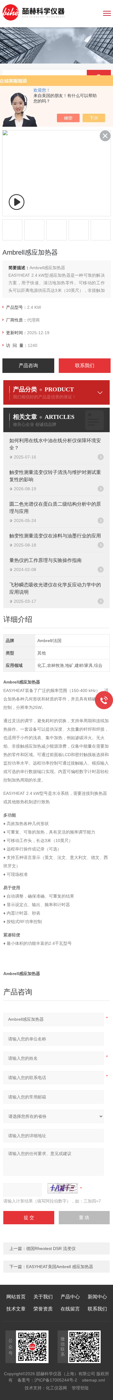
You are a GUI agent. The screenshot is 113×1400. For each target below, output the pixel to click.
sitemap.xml (93, 1380)
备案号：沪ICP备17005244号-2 (47, 1380)
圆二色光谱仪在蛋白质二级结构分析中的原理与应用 (55, 507)
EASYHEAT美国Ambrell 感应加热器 (59, 1266)
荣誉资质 (43, 1308)
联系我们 (84, 365)
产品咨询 (28, 365)
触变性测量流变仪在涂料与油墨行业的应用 (55, 535)
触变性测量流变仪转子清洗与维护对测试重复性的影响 (55, 476)
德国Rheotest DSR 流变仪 (51, 1248)
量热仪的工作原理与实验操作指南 (45, 560)
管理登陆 (80, 1387)
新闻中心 (97, 1296)
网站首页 (16, 1296)
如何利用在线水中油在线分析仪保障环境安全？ (55, 444)
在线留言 (70, 1308)
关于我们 (43, 1296)
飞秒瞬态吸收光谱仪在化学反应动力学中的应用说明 (55, 588)
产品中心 (70, 1296)
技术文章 (16, 1308)
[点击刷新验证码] (63, 1188)
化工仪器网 (56, 1387)
